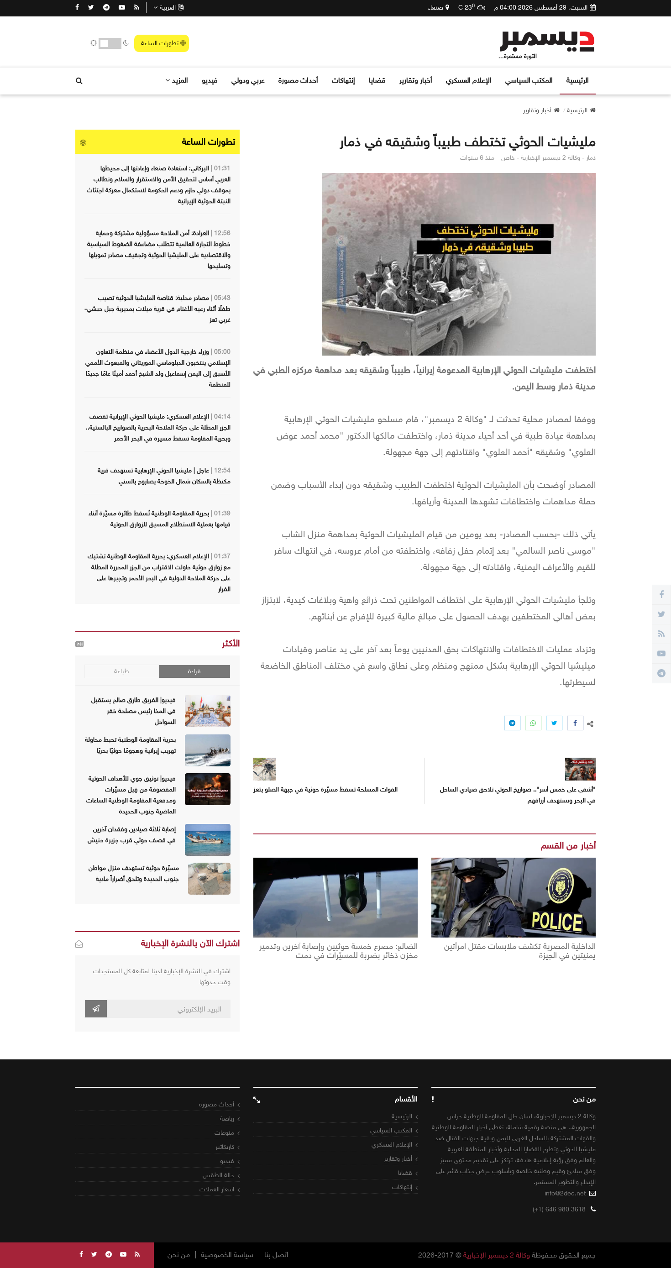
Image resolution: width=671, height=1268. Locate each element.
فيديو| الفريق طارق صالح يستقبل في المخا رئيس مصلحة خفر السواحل (133, 711)
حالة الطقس (218, 1175)
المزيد (180, 80)
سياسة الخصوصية (227, 1254)
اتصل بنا (276, 1254)
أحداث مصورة (298, 80)
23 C (466, 7)
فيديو (210, 80)
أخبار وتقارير (415, 80)
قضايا (377, 80)
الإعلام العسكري (469, 80)
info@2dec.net (565, 1193)
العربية (168, 7)
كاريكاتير (224, 1146)
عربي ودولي (248, 80)
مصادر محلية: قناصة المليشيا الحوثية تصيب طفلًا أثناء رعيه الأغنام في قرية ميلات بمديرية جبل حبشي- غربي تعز (157, 308)
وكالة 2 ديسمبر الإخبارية (496, 1255)
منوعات (224, 1132)
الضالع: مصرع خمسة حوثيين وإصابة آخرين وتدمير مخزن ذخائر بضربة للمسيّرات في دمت (338, 951)
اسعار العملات (216, 1189)
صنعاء (435, 7)
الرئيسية (577, 80)
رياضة (227, 1118)
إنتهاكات (343, 80)
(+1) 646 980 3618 (559, 1209)
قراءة (194, 671)
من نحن (179, 1254)
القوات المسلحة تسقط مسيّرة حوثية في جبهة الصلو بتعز (325, 789)
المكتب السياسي (529, 80)
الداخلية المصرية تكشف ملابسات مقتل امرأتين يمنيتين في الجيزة (520, 951)
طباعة (121, 671)
